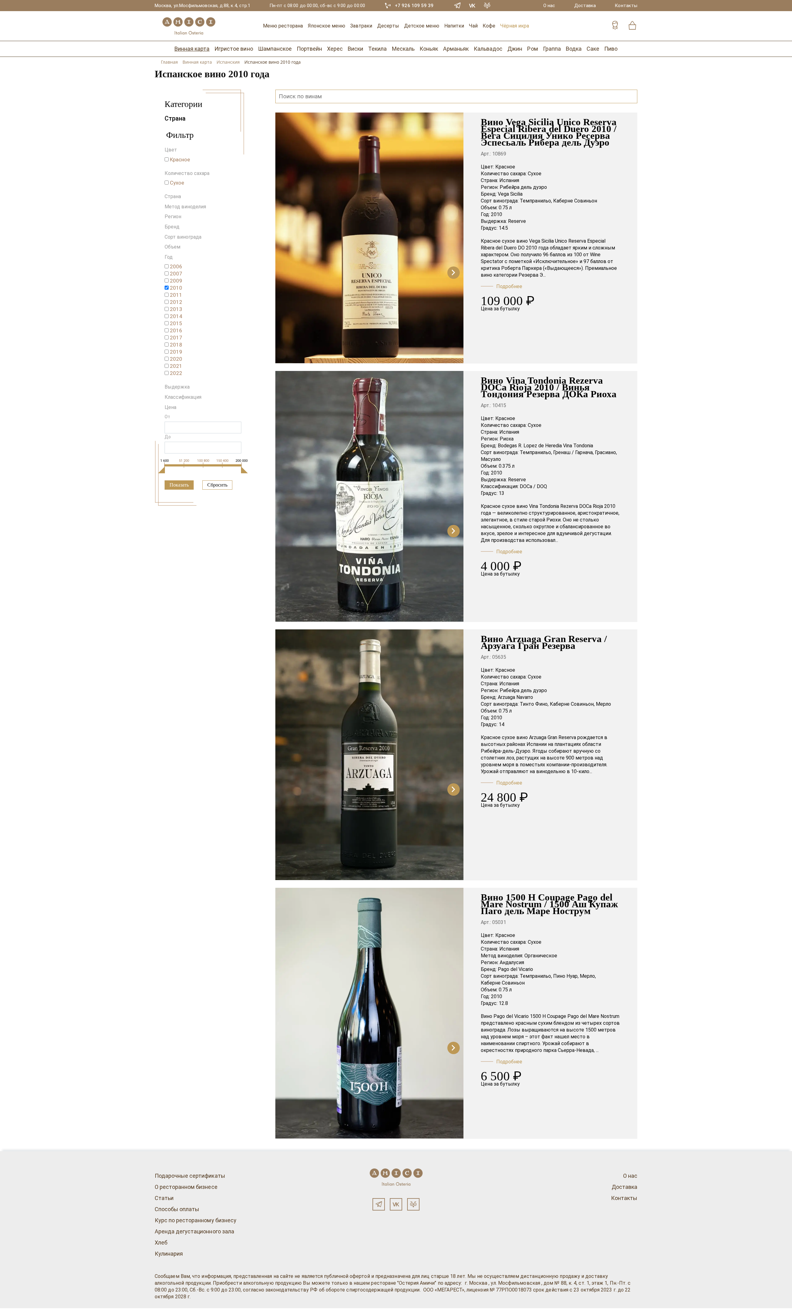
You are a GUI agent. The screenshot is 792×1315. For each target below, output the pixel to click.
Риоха (507, 439)
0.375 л (506, 466)
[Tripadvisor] (487, 6)
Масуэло (491, 459)
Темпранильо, (536, 201)
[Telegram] (458, 6)
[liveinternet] (13, 1311)
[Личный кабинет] (615, 26)
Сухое (534, 174)
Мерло (603, 704)
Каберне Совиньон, (572, 704)
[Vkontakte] (472, 6)
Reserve (517, 221)
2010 (496, 214)
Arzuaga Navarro (515, 697)
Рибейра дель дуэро (523, 187)
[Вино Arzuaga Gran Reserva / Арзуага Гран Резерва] (369, 795)
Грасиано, (606, 452)
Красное (505, 167)
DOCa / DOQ (533, 486)
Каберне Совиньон (575, 201)
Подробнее (509, 286)
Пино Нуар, (566, 976)
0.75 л (505, 208)
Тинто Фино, (534, 704)
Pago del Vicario (515, 969)
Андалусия (512, 962)
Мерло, (588, 976)
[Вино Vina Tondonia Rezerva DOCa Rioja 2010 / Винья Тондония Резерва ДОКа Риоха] (369, 537)
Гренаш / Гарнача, (573, 452)
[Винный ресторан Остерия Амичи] (189, 26)
